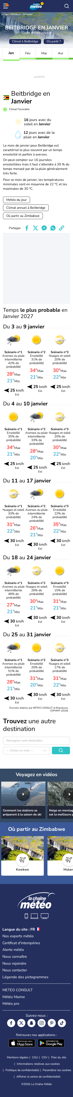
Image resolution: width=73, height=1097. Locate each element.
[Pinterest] (52, 1023)
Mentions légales (17, 1057)
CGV (44, 1057)
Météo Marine (13, 996)
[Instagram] (42, 1023)
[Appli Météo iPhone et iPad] (22, 1043)
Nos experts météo (18, 936)
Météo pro (10, 1003)
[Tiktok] (62, 1023)
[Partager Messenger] (44, 228)
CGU (35, 1057)
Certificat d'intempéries (21, 943)
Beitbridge (28, 14)
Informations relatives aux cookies (38, 1064)
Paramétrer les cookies (57, 1070)
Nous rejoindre (14, 963)
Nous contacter (14, 970)
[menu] (6, 6)
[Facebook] (11, 1023)
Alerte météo (13, 949)
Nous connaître (14, 956)
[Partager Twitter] (35, 228)
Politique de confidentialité (22, 1070)
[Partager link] (61, 228)
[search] (66, 6)
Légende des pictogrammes (25, 977)
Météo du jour (16, 200)
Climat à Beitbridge (25, 41)
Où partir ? (54, 41)
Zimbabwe (15, 14)
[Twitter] (21, 1023)
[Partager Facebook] (26, 228)
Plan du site (58, 1057)
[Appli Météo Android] (51, 1043)
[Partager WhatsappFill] (53, 228)
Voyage (4, 14)
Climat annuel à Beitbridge (25, 208)
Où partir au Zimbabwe (23, 216)
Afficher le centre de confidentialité (38, 1076)
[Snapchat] (31, 1023)
